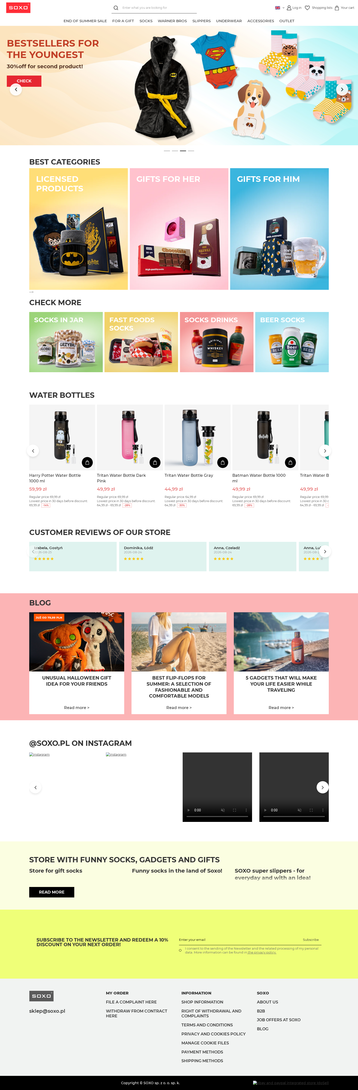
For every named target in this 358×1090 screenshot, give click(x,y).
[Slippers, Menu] (213, 20)
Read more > (76, 707)
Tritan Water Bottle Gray (189, 475)
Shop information (202, 1002)
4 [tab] (191, 151)
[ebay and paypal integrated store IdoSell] (291, 1083)
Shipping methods (202, 1061)
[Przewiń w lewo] (16, 89)
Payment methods (202, 1052)
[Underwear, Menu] (245, 20)
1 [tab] (167, 151)
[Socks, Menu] (155, 20)
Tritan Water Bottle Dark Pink (121, 478)
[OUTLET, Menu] (297, 20)
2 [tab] (175, 151)
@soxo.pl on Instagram (80, 743)
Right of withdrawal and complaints (211, 1014)
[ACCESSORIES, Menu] (276, 20)
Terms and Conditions (207, 1025)
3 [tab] (183, 151)
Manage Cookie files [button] (205, 1043)
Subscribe (311, 940)
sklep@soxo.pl (47, 1011)
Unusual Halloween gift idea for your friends (76, 681)
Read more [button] (52, 892)
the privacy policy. (261, 952)
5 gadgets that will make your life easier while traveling (281, 684)
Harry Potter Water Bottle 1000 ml (55, 478)
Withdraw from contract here (136, 1014)
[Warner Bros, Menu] (189, 20)
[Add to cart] (87, 462)
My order (117, 993)
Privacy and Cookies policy (213, 1034)
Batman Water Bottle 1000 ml (259, 478)
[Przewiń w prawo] (342, 89)
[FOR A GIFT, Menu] (137, 20)
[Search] (117, 7)
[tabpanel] (179, 85)
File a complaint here (131, 1002)
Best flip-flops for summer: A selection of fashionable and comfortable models (179, 687)
